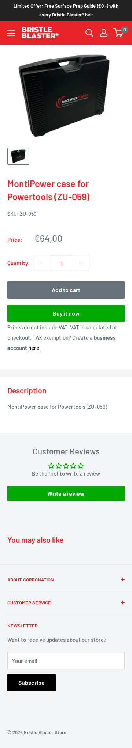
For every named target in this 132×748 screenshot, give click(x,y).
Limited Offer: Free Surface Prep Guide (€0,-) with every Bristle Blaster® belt (66, 10)
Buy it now (66, 313)
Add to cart (66, 289)
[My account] (103, 33)
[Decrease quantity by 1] (42, 263)
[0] (118, 32)
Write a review (66, 493)
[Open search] (89, 33)
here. (34, 347)
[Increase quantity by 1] (81, 263)
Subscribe (31, 682)
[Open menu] (11, 33)
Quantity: (18, 263)
